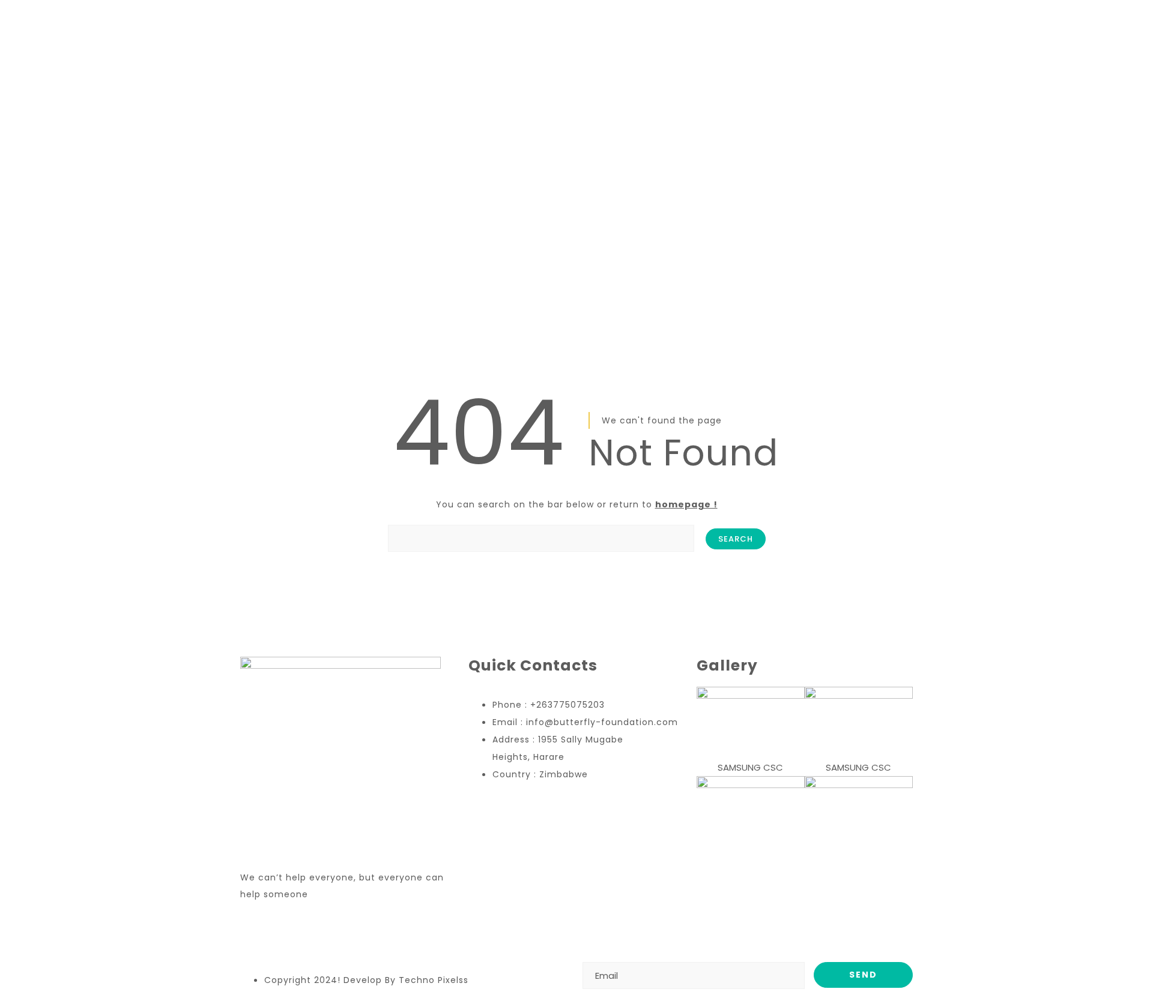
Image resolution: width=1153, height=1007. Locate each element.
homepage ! (686, 504)
